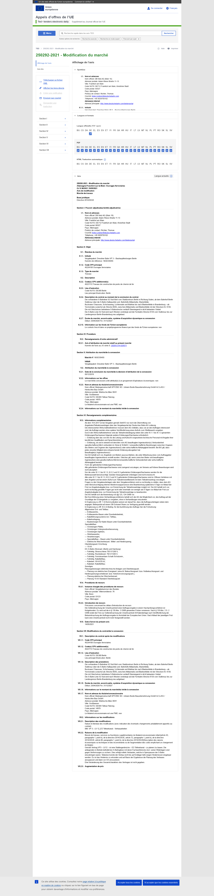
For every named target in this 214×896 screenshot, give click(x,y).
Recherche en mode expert (110, 39)
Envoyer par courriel (52, 98)
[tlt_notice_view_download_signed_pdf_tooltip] (90, 133)
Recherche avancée (89, 39)
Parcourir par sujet (130, 39)
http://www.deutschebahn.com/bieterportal (116, 104)
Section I (43, 119)
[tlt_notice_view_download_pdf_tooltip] (78, 150)
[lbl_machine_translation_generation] (105, 160)
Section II (43, 125)
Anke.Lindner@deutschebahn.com (105, 96)
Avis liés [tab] (40, 69)
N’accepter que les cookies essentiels (161, 883)
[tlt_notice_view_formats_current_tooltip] (171, 176)
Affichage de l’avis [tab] (44, 63)
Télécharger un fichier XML (53, 81)
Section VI (43, 144)
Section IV (43, 131)
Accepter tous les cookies (129, 883)
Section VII (44, 150)
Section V (43, 137)
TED (37, 48)
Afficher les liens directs (53, 88)
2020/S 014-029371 (119, 345)
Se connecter (156, 8)
